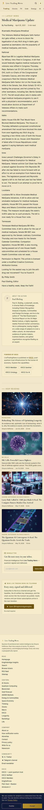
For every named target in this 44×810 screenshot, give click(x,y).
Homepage (6, 659)
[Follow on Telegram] (40, 3)
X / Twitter (8, 757)
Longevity (5, 716)
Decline (11, 806)
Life (3, 722)
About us (5, 730)
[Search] (36, 3)
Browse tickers (7, 668)
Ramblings (5, 719)
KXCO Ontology (11, 372)
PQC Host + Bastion (9, 784)
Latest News (12, 16)
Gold (26, 9)
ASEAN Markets (7, 695)
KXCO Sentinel (26, 367)
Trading (6, 9)
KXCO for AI (25, 372)
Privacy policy (7, 742)
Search (4, 665)
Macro (4, 710)
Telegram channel (10, 760)
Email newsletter (8, 763)
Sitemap (5, 674)
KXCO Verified (7, 775)
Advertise (5, 736)
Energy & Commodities (10, 698)
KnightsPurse (7, 781)
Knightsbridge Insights (10, 662)
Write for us (6, 745)
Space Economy (8, 701)
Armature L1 (6, 787)
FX (21, 9)
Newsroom (6, 748)
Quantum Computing (9, 686)
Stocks (14, 9)
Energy (34, 9)
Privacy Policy (12, 800)
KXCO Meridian (11, 367)
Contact (5, 739)
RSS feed (5, 671)
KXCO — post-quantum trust (12, 772)
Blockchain (6, 689)
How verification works (10, 733)
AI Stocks (5, 683)
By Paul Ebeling (7, 25)
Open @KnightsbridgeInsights (20, 606)
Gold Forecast (7, 692)
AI (40, 9)
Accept (32, 806)
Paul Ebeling (17, 299)
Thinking (5, 704)
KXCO (31, 358)
